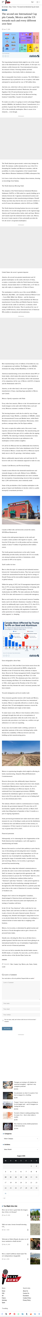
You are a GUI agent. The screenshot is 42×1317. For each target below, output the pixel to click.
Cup (20, 964)
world (3, 967)
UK (16, 1097)
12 (16, 1177)
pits (27, 964)
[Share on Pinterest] (14, 1314)
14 (26, 1177)
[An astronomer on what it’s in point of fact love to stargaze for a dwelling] (8, 1095)
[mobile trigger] (3, 2)
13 (21, 1177)
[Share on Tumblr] (27, 1314)
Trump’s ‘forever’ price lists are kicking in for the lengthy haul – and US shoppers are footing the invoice (26, 1104)
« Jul (4, 1198)
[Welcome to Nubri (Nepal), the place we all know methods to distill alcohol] (35, 1244)
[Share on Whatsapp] (18, 1314)
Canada (16, 964)
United (35, 964)
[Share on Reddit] (31, 1314)
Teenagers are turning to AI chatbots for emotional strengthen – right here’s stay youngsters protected (25, 1084)
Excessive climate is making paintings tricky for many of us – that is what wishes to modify (26, 1115)
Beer (11, 964)
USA (17, 1089)
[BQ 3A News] (8, 2)
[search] (28, 2)
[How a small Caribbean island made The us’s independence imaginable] (35, 1258)
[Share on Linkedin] (23, 1314)
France (4, 10)
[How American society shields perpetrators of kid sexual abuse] (8, 1126)
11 (10, 1177)
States (30, 964)
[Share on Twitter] (6, 1314)
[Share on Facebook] (2, 1314)
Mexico (24, 964)
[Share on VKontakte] (35, 1314)
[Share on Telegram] (39, 1314)
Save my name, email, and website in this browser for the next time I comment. (20, 1020)
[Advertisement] (21, 139)
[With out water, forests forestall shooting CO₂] (35, 1229)
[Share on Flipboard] (10, 1314)
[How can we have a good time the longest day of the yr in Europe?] (35, 1215)
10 (5, 1177)
